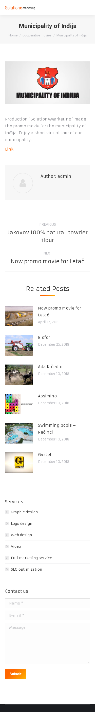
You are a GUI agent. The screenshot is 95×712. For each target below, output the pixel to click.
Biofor (44, 337)
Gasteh (45, 454)
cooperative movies (37, 35)
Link (9, 149)
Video (16, 546)
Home (13, 35)
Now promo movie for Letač (59, 311)
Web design (21, 535)
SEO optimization (26, 569)
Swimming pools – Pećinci (57, 429)
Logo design (21, 523)
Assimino (47, 396)
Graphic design (24, 512)
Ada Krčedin (50, 366)
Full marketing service (31, 558)
